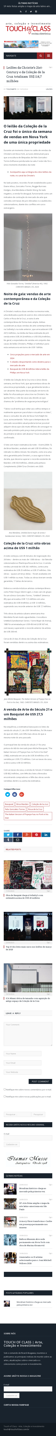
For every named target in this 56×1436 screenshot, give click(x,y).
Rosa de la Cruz (35, 809)
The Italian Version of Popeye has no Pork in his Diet (26, 816)
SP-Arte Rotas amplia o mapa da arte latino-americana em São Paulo (29, 6)
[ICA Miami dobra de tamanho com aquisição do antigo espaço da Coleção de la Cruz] (28, 979)
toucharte (11, 89)
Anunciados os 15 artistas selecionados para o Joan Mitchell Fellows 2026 (35, 1260)
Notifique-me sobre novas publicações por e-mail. (28, 1096)
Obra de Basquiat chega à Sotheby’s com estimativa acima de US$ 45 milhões (24, 896)
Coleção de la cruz (40, 804)
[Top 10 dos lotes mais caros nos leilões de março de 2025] (28, 928)
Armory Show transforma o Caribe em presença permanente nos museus (35, 1224)
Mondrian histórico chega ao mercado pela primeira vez (32, 1190)
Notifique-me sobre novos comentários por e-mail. (29, 1089)
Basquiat (9, 804)
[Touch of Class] (28, 28)
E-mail (6, 1133)
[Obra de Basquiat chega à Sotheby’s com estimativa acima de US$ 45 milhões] (28, 876)
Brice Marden (22, 804)
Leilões (49, 89)
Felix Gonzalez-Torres (15, 809)
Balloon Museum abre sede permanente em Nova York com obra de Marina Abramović (34, 1242)
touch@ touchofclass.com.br (16, 1429)
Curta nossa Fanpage (17, 1274)
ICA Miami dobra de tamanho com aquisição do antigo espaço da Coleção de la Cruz (28, 999)
